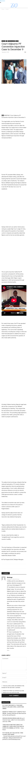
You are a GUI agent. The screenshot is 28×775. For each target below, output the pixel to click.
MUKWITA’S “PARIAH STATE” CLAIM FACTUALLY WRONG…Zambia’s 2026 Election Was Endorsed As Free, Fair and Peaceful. (14, 713)
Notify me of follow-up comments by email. (13, 690)
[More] (17, 55)
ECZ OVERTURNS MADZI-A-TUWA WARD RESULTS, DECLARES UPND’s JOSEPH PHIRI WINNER (13, 707)
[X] (6, 55)
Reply (8, 650)
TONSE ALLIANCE (11, 41)
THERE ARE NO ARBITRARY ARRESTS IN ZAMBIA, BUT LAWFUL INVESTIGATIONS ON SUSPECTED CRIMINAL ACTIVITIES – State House (13, 727)
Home (3, 9)
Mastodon (2, 0)
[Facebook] (3, 55)
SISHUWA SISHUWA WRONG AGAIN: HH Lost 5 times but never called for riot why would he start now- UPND (13, 720)
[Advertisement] (14, 26)
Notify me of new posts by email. (11, 692)
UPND (17, 41)
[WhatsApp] (13, 55)
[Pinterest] (10, 55)
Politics (7, 9)
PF (6, 41)
